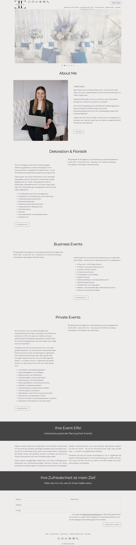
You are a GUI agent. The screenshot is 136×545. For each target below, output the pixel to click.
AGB (47, 534)
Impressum (64, 534)
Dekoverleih (109, 7)
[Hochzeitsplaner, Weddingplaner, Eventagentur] (21, 4)
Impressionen (99, 7)
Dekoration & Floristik (71, 7)
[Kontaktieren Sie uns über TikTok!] (37, 1)
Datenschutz (54, 534)
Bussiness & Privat (86, 7)
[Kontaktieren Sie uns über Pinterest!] (40, 1)
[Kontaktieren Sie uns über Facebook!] (44, 1)
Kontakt (118, 7)
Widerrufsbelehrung (76, 534)
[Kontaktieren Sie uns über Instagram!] (33, 1)
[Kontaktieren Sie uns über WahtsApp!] (29, 1)
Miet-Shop (116, 3)
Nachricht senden (112, 524)
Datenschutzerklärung (91, 514)
